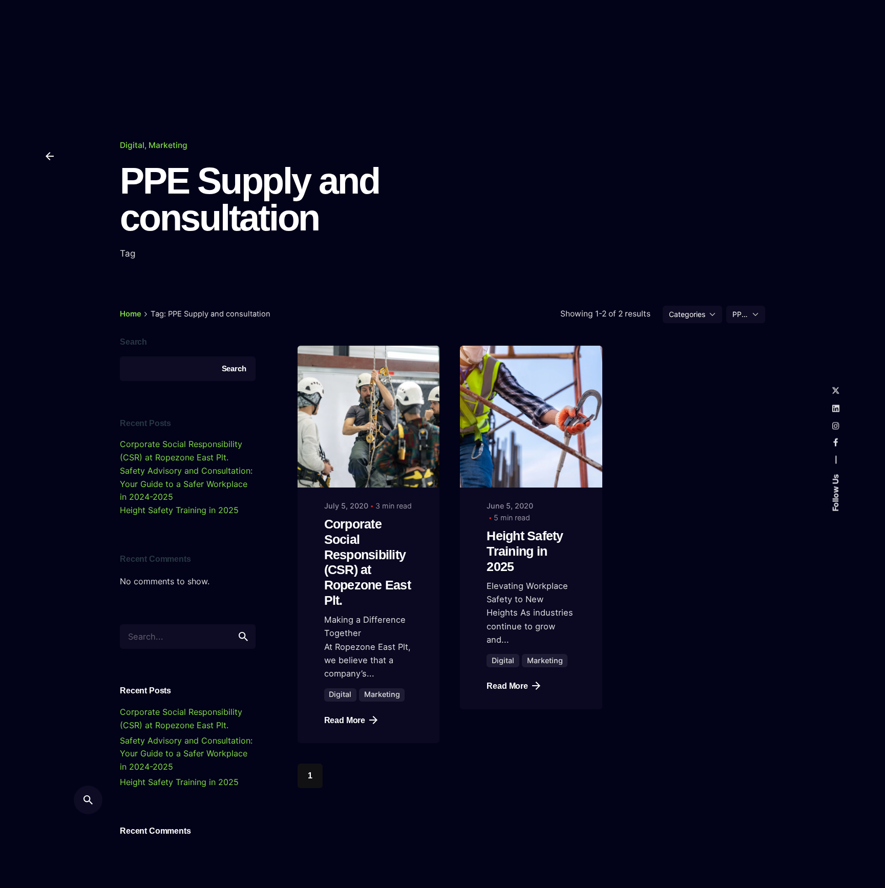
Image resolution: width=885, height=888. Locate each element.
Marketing (168, 145)
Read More (345, 720)
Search (133, 341)
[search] (243, 636)
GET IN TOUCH (815, 53)
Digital (132, 145)
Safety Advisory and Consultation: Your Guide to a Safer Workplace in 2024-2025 (186, 484)
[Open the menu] (49, 53)
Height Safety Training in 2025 (179, 510)
